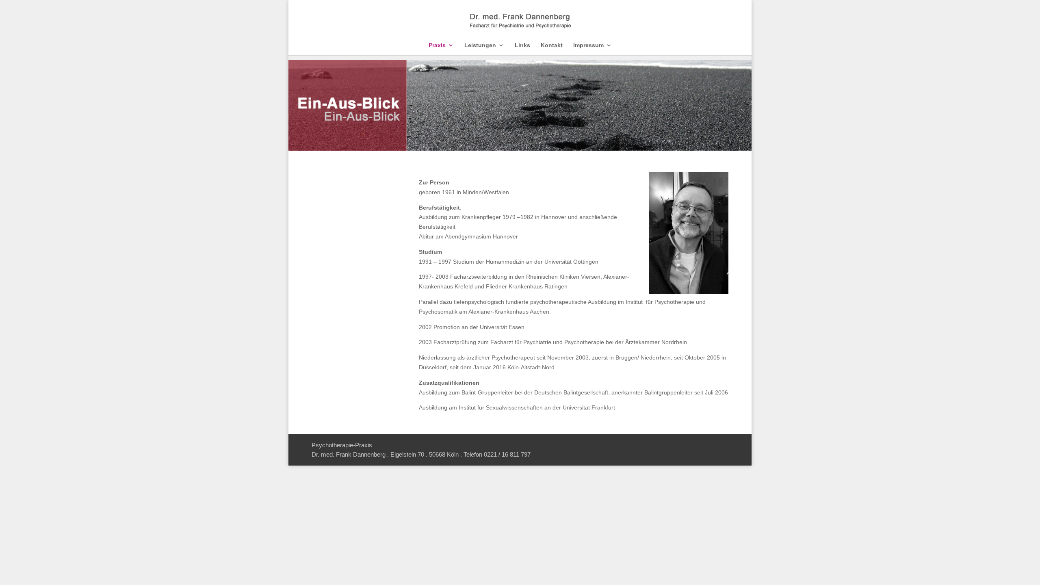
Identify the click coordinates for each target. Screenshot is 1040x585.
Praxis (437, 45)
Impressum (588, 45)
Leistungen (480, 45)
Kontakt (552, 45)
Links (522, 45)
